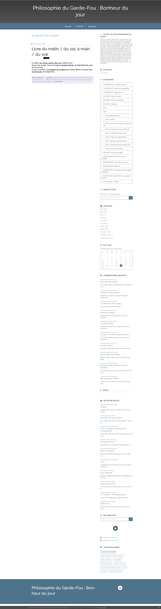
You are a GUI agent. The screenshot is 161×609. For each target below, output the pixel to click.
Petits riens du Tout (108, 484)
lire (125, 567)
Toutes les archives (106, 238)
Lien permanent (39, 77)
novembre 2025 (105, 235)
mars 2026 (103, 223)
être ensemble (106, 560)
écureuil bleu (105, 354)
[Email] (115, 528)
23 (102, 265)
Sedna (102, 313)
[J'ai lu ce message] (159, 607)
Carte (106, 390)
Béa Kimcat (104, 365)
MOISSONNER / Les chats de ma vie (115, 162)
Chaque (114, 282)
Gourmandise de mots (112, 116)
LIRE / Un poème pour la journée (116, 141)
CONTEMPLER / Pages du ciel (113, 92)
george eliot (53, 79)
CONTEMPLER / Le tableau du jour (114, 85)
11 (112, 260)
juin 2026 (103, 215)
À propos (92, 26)
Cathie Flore (105, 293)
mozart (103, 571)
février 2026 (104, 226)
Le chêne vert (106, 303)
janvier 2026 (104, 229)
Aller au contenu (6, 2)
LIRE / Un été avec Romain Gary (115, 133)
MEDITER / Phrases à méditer (113, 153)
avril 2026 (103, 220)
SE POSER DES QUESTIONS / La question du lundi (116, 177)
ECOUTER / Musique (110, 104)
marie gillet (117, 560)
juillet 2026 (103, 212)
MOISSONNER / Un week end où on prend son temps (116, 171)
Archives (79, 26)
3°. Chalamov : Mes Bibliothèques (113, 495)
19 (116, 263)
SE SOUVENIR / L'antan (111, 182)
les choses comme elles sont (74, 79)
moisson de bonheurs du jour (111, 567)
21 (125, 263)
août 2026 (103, 209)
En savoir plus (102, 607)
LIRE (104, 112)
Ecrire (105, 108)
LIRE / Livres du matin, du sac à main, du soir (67, 77)
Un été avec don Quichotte (114, 149)
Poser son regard (107, 451)
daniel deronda (45, 81)
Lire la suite (104, 73)
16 (102, 263)
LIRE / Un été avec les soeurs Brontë (117, 129)
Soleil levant (105, 504)
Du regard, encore (107, 442)
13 (121, 260)
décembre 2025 (105, 232)
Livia (102, 323)
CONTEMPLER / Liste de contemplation (116, 88)
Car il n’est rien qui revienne (118, 334)
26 (116, 265)
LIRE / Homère (110, 120)
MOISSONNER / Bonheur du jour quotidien (113, 157)
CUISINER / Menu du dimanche (113, 100)
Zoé (101, 334)
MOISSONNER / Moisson (111, 166)
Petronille (104, 282)
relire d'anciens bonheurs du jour (112, 556)
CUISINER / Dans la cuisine (112, 96)
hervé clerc (61, 79)
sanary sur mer (106, 563)
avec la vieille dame (115, 571)
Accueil (68, 26)
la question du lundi (108, 552)
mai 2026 (103, 218)
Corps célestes (106, 473)
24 (107, 265)
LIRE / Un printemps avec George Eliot (117, 145)
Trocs (102, 462)
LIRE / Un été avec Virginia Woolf (115, 137)
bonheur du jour (119, 563)
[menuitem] (68, 26)
